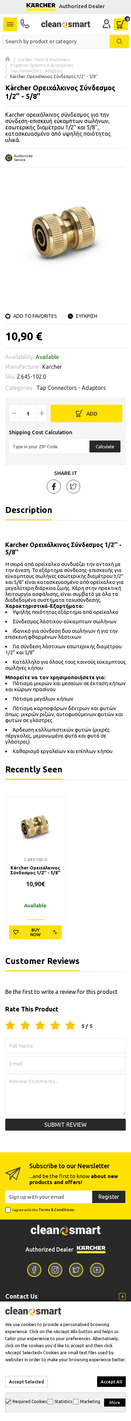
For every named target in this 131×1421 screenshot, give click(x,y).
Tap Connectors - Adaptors (36, 71)
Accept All (111, 1381)
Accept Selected (26, 1381)
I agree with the (43, 1210)
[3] (40, 1026)
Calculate (105, 446)
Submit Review (65, 1124)
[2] (25, 1026)
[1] (10, 1026)
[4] (55, 1026)
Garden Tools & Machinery (44, 59)
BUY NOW (35, 932)
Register (109, 1197)
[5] (70, 1026)
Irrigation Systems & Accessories (41, 65)
